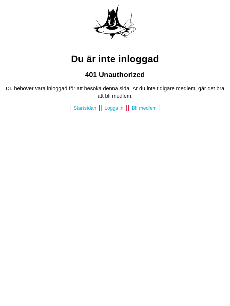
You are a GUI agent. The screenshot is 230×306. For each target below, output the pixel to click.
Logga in (114, 108)
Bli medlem (144, 108)
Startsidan (84, 108)
